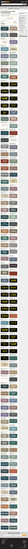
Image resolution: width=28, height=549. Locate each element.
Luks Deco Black (11, 389)
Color (22, 25)
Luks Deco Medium (3, 382)
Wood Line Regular (3, 108)
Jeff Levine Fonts (4, 88)
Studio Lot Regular (11, 347)
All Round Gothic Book (12, 150)
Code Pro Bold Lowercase (13, 136)
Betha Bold (2, 269)
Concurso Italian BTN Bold (13, 157)
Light (20, 31)
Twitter (3, 543)
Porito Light (10, 502)
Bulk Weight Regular (3, 94)
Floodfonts (7, 25)
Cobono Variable (3, 262)
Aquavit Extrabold (12, 73)
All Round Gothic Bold (12, 59)
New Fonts (24, 541)
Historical (22, 24)
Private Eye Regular (12, 94)
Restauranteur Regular (12, 87)
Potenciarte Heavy (11, 410)
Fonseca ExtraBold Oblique (4, 234)
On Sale (26, 35)
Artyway (5, 171)
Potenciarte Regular (3, 410)
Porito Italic (2, 502)
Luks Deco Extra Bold (3, 403)
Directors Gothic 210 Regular (4, 136)
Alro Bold (2, 171)
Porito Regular (2, 516)
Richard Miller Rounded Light (13, 164)
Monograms (10, 8)
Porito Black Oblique (12, 495)
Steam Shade (11, 177)
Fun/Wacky (23, 27)
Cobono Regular (3, 255)
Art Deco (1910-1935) (23, 19)
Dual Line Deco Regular (13, 80)
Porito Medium (2, 523)
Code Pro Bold (2, 143)
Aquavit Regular (3, 25)
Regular (23, 31)
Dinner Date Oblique (3, 340)
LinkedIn (3, 542)
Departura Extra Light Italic (12, 467)
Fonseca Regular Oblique (12, 241)
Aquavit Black (2, 73)
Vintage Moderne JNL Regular (4, 297)
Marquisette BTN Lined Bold (4, 157)
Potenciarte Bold (12, 66)
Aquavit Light (11, 31)
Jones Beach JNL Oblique (4, 304)
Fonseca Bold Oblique (3, 241)
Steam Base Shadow (3, 177)
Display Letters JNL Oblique (12, 304)
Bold (25, 31)
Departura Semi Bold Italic (4, 467)
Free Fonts (24, 542)
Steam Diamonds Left (12, 368)
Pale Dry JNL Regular (12, 297)
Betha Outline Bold (11, 269)
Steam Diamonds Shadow (12, 375)
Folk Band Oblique (11, 340)
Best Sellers (24, 540)
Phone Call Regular (3, 347)
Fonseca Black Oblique (12, 227)
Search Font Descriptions (23, 15)
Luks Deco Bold (11, 382)
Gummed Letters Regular (13, 101)
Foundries (11, 545)
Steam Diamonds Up (12, 184)
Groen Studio (6, 269)
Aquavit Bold (11, 25)
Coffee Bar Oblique (3, 101)
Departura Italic (11, 474)
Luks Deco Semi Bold (12, 396)
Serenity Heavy (3, 115)
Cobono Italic (11, 262)
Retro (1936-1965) (22, 21)
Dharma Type (12, 38)
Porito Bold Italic (11, 509)
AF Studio (16, 417)
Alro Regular (11, 171)
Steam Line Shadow (3, 184)
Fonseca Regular (3, 227)
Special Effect (17, 8)
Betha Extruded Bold (3, 276)
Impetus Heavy (11, 115)
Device (6, 115)
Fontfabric (6, 143)
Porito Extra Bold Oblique (12, 481)
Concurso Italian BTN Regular (4, 164)
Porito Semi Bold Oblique (12, 516)
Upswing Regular (3, 87)
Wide (26, 33)
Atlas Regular (2, 66)
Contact (25, 546)
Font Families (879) (3, 18)
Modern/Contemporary (23, 23)
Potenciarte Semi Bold (3, 417)
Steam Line (2, 375)
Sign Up (24, 535)
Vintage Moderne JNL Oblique (13, 276)
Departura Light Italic (3, 474)
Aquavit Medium (3, 31)
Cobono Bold (11, 248)
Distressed (22, 26)
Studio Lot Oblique (3, 354)
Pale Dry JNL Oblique (12, 290)
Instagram (3, 540)
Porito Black (11, 523)
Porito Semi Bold (3, 495)
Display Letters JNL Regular (12, 283)
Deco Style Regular (3, 80)
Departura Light (3, 481)
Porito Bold (2, 509)
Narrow (20, 33)
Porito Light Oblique (3, 488)
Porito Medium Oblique (12, 488)
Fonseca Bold (2, 248)
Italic (26, 30)
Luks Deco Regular (3, 396)
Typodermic (11, 109)
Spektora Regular (11, 417)
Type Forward (15, 177)
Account (11, 546)
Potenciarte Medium (12, 403)
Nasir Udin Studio (12, 213)
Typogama (15, 248)
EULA (25, 544)
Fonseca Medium (11, 234)
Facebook (3, 541)
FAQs (25, 545)
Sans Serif (23, 20)
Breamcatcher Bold (12, 108)
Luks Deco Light (3, 389)
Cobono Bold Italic (11, 255)
